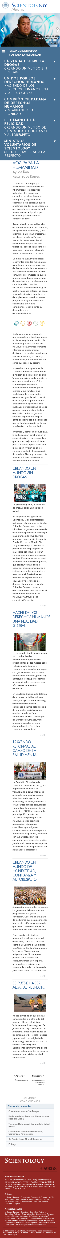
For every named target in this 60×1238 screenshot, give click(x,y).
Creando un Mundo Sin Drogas (23, 1111)
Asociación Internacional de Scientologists (27, 1217)
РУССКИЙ (41, 1182)
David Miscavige (28, 1214)
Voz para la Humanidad (19, 1106)
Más (42, 605)
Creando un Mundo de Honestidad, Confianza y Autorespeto (25, 1132)
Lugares (17, 1204)
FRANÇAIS (16, 1182)
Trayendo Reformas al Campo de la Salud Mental (29, 1125)
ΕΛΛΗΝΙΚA (49, 1187)
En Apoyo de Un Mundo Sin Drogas (30, 1220)
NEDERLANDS (12, 1184)
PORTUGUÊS (19, 1189)
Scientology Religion (12, 1214)
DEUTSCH (23, 1184)
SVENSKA (49, 1184)
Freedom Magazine (37, 1218)
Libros (17, 1201)
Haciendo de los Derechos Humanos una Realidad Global (28, 1117)
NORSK (40, 1184)
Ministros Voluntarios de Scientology (26, 1216)
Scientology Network (38, 1212)
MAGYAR (32, 1184)
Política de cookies (37, 1233)
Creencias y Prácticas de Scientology (35, 1197)
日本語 (33, 1182)
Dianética (24, 1212)
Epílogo (12, 1144)
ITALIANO (8, 1189)
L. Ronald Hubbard (12, 1197)
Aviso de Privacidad (20, 1233)
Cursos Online (26, 1201)
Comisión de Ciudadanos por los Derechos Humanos (25, 1225)
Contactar (8, 1204)
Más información (40, 1201)
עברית (25, 1182)
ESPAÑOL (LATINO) (13, 1187)
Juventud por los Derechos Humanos (39, 1222)
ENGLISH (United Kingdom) (39, 1180)
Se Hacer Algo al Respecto (25, 1139)
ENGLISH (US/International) (15, 1180)
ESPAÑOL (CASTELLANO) (33, 1187)
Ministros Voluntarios (29, 1199)
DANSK (8, 1182)
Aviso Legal (12, 1235)
